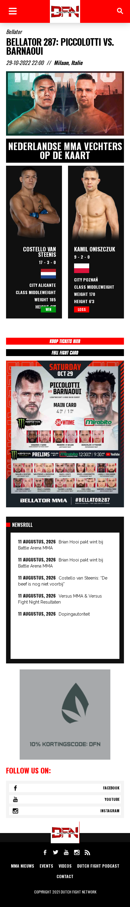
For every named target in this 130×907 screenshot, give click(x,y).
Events (46, 865)
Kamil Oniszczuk (94, 249)
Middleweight (42, 292)
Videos (65, 865)
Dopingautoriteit (74, 614)
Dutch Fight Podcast (98, 865)
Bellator (14, 31)
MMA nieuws (22, 865)
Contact (65, 876)
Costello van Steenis (39, 251)
